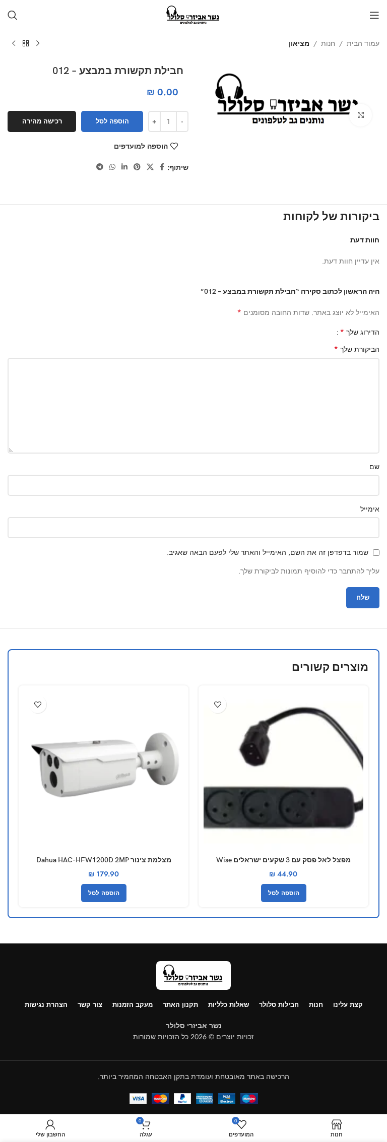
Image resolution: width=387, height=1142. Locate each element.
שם (374, 467)
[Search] (13, 15)
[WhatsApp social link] (112, 167)
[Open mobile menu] (374, 15)
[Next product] (14, 44)
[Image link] (193, 975)
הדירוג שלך (359, 332)
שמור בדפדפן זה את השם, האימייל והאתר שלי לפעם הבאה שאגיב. (267, 552)
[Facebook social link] (162, 167)
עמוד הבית (363, 43)
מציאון (299, 43)
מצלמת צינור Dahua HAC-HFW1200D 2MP (103, 860)
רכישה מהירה (42, 121)
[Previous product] (38, 44)
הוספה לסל (112, 121)
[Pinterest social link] (137, 167)
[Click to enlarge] (360, 115)
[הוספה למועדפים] (217, 704)
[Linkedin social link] (124, 167)
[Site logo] (193, 14)
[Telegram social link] (99, 167)
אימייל (369, 509)
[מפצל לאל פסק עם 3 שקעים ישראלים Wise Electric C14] (283, 770)
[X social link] (150, 167)
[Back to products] (26, 44)
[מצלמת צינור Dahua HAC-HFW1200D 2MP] (103, 770)
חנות (328, 43)
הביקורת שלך (356, 349)
